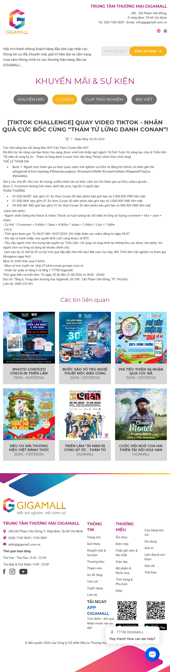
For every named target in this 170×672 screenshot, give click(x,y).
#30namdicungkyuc (63, 171)
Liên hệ (92, 595)
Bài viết (144, 99)
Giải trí (149, 548)
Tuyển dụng (95, 588)
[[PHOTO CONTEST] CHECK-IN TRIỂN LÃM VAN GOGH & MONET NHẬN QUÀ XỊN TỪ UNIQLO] (29, 338)
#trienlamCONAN (89, 171)
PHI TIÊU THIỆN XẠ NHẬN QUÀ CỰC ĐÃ (141, 371)
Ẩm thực (122, 537)
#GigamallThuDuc (138, 171)
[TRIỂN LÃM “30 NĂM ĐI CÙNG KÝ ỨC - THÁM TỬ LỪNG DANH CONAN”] (85, 414)
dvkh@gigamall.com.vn (24, 544)
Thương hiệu (95, 562)
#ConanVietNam (113, 171)
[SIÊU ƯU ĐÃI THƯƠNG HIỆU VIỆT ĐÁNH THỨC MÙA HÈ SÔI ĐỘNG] (29, 414)
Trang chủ (94, 537)
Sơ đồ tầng (94, 575)
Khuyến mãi (31, 99)
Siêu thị (149, 566)
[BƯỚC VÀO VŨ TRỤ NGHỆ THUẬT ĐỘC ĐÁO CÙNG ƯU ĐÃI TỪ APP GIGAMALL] (85, 338)
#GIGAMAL (20, 176)
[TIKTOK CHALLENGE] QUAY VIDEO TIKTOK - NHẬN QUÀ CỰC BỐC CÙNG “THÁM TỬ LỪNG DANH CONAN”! (85, 126)
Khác (119, 591)
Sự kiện (64, 99)
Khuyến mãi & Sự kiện (85, 81)
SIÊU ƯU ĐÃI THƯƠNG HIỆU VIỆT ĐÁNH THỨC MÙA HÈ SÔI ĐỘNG (29, 450)
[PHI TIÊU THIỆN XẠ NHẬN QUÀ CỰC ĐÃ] (141, 338)
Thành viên (94, 568)
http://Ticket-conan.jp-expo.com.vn (59, 266)
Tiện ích (92, 581)
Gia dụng (150, 541)
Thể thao (150, 572)
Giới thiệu (93, 544)
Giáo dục (122, 562)
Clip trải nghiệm (104, 99)
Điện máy (122, 544)
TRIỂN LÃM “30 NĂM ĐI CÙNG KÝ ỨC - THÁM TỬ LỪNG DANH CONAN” (85, 450)
